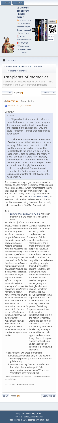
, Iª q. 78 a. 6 (25, 213)
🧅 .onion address (24, 20)
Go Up (5, 396)
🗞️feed (21, 33)
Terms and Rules (27, 414)
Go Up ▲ (39, 414)
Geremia (12, 101)
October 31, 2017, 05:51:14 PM (19, 106)
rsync (27, 26)
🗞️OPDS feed (23, 23)
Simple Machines (36, 417)
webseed (20, 26)
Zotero (19, 30)
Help (17, 414)
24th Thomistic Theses (37, 196)
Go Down (7, 92)
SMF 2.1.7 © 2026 (22, 417)
